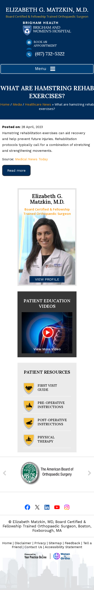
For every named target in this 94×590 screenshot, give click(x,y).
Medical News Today (31, 159)
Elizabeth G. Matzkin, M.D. (47, 199)
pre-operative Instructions (51, 405)
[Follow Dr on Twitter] (37, 507)
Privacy (40, 543)
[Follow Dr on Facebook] (27, 507)
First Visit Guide (47, 387)
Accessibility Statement (63, 547)
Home (5, 104)
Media (18, 104)
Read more (16, 170)
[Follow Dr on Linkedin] (47, 507)
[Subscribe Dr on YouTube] (57, 507)
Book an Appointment (45, 44)
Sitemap (55, 543)
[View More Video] (47, 333)
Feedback (72, 543)
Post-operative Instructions (52, 422)
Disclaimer (23, 543)
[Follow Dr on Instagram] (67, 507)
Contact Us (33, 547)
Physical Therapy (46, 439)
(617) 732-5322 (49, 54)
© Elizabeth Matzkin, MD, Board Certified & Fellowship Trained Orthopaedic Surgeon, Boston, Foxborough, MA (47, 526)
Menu (40, 68)
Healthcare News (38, 104)
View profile (47, 279)
